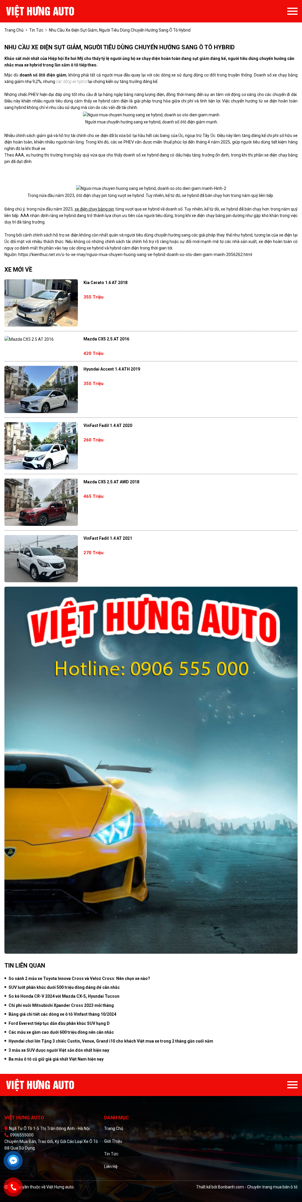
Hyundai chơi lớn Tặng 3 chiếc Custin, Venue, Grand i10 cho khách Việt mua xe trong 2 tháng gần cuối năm (111, 1041)
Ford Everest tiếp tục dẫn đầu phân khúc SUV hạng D (59, 1023)
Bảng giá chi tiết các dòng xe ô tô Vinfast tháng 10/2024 (62, 1014)
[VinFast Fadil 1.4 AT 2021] (41, 558)
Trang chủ (113, 1128)
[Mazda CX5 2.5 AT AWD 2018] (41, 502)
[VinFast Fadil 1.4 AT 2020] (41, 445)
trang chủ (14, 30)
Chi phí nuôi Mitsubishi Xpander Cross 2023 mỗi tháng (61, 1005)
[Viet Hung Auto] (52, 11)
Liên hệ (110, 1166)
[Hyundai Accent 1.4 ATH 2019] (41, 389)
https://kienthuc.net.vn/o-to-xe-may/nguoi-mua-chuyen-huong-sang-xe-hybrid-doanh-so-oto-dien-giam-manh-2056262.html (135, 254)
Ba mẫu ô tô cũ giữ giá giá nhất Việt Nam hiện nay (56, 1059)
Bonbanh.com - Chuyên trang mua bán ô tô (258, 1187)
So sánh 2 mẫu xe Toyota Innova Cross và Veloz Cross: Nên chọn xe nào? (79, 978)
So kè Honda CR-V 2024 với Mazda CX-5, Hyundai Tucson (64, 996)
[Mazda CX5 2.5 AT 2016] (41, 339)
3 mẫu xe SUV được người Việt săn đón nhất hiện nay (59, 1050)
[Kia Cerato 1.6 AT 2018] (41, 303)
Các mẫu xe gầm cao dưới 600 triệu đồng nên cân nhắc (61, 1032)
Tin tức (111, 1154)
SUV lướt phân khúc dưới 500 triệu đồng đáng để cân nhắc (64, 987)
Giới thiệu (113, 1141)
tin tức (36, 30)
